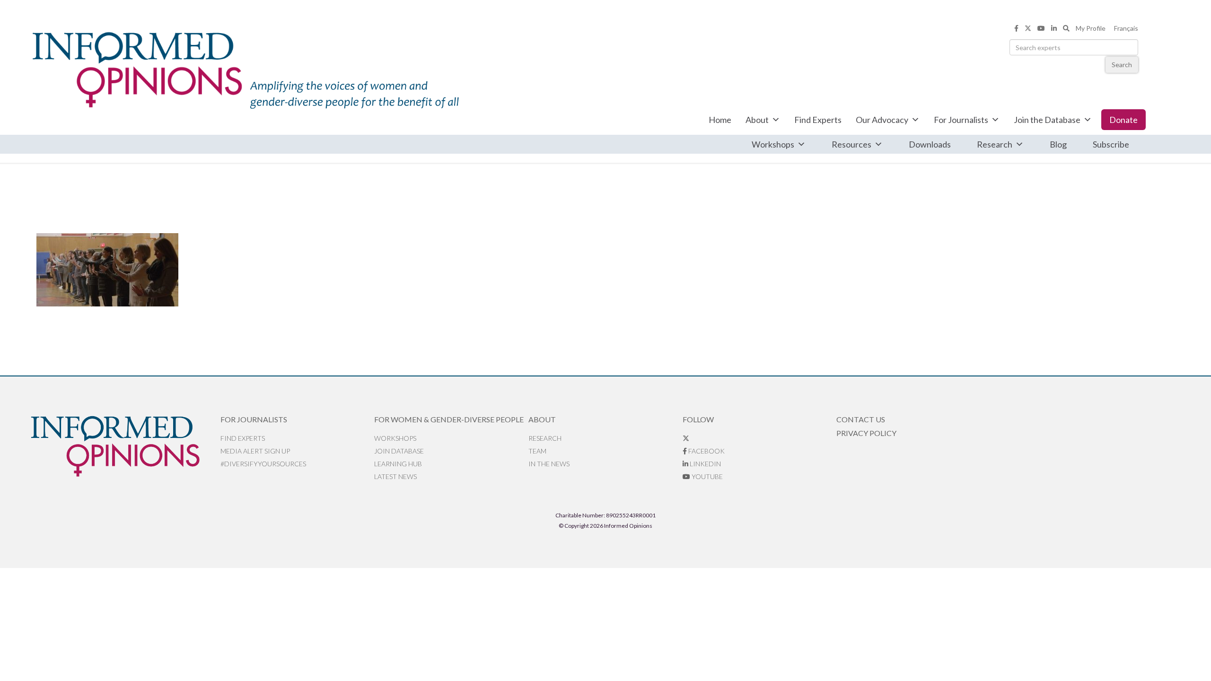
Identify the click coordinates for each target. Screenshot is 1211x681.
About (757, 119)
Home (720, 119)
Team (537, 451)
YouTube (706, 476)
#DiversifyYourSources (263, 464)
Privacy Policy (866, 432)
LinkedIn (704, 464)
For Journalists (961, 119)
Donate (1123, 119)
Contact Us (860, 419)
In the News (549, 464)
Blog (1058, 144)
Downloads (930, 144)
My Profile (1091, 28)
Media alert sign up (255, 451)
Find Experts (818, 119)
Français (1126, 28)
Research (994, 144)
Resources (851, 144)
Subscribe (1111, 144)
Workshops (773, 144)
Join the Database (1047, 119)
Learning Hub (398, 464)
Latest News (395, 476)
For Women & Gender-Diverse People (449, 419)
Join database (399, 451)
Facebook (706, 451)
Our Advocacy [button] (882, 119)
